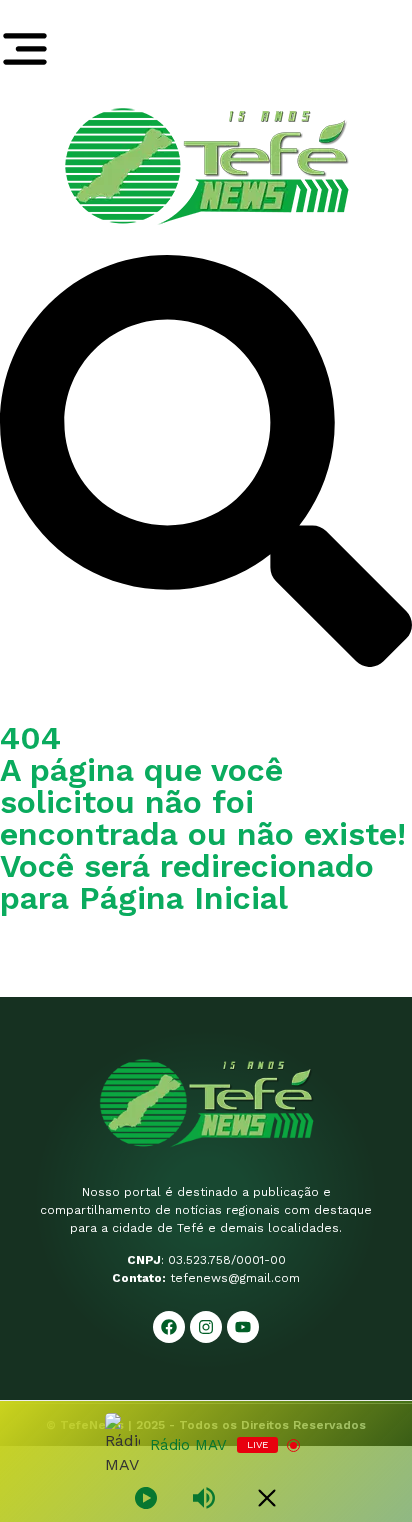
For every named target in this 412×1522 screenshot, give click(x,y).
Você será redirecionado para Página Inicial (187, 882)
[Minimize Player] (267, 1498)
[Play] (146, 1498)
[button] (206, 661)
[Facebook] (169, 1327)
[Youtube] (243, 1327)
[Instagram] (206, 1327)
